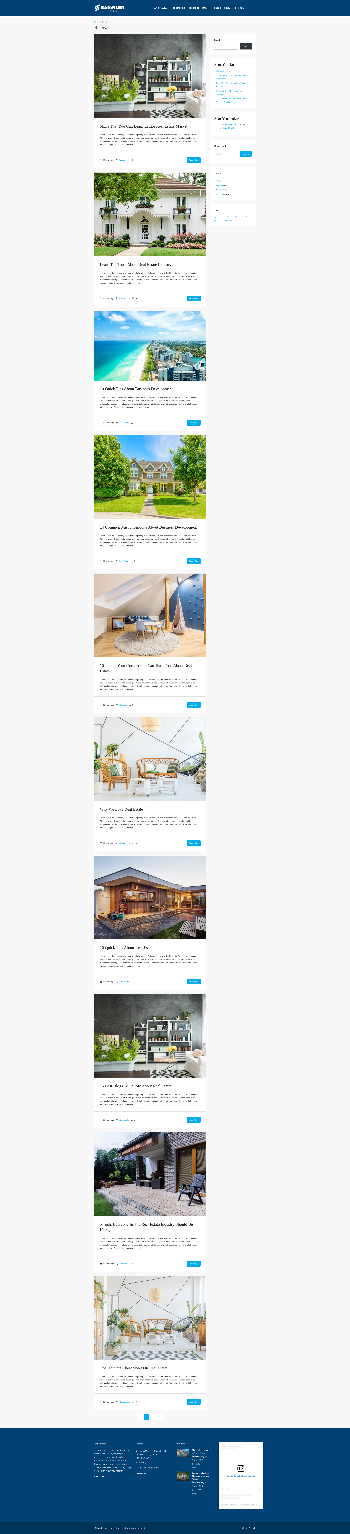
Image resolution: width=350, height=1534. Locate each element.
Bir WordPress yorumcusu (231, 124)
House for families (242, 217)
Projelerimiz (222, 8)
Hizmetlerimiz (198, 8)
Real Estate (124, 423)
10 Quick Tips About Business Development (136, 389)
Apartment (217, 217)
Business (123, 160)
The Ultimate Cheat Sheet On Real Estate (133, 1368)
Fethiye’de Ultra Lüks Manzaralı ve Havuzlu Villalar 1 (200, 1476)
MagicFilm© (140, 1528)
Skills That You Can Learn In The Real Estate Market (143, 126)
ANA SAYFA (160, 8)
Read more (99, 1476)
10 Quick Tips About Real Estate (127, 947)
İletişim (239, 8)
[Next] (160, 1417)
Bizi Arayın (143, 1463)
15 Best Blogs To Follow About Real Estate (135, 1086)
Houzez (216, 220)
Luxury (222, 220)
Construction (124, 298)
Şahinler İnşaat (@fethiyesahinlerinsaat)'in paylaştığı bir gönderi (248, 1504)
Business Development (228, 217)
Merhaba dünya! (223, 71)
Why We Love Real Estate (121, 809)
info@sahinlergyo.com (148, 1467)
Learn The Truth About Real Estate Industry (136, 264)
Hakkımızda (178, 8)
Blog (218, 181)
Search (217, 40)
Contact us (141, 1474)
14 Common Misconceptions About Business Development (148, 527)
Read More (193, 160)
